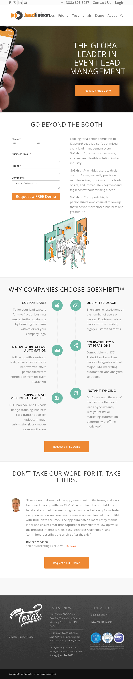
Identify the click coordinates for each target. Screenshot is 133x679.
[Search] (121, 15)
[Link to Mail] (25, 2)
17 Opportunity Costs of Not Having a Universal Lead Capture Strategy (66, 651)
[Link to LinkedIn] (20, 2)
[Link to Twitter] (14, 2)
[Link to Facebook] (9, 2)
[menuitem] (102, 3)
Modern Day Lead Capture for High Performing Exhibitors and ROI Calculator (65, 636)
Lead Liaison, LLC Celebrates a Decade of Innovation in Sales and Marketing (66, 618)
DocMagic (71, 546)
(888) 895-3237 (98, 614)
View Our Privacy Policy (21, 636)
